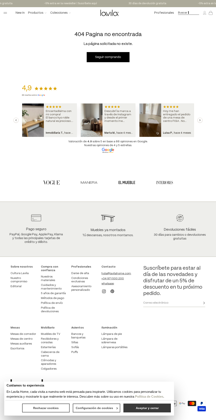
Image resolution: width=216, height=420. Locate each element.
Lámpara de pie (111, 334)
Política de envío (52, 303)
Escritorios (17, 348)
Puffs (74, 352)
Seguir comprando (108, 57)
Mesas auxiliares (21, 343)
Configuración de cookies (94, 408)
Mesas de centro (21, 339)
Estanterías (48, 347)
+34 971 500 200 (112, 278)
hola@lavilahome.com (116, 273)
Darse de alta (80, 273)
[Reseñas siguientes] (199, 120)
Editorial (16, 286)
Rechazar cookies (46, 408)
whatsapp (107, 283)
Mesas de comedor (23, 334)
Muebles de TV (50, 334)
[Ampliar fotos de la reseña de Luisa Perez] (150, 120)
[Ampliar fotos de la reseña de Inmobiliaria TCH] (33, 120)
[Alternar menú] (5, 13)
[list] (108, 120)
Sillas (74, 342)
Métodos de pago (52, 298)
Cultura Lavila (20, 273)
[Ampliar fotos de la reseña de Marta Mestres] (92, 120)
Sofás (75, 347)
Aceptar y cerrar (147, 408)
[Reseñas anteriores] (16, 120)
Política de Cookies (149, 396)
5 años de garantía (53, 293)
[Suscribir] (204, 303)
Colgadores (49, 369)
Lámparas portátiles (114, 347)
